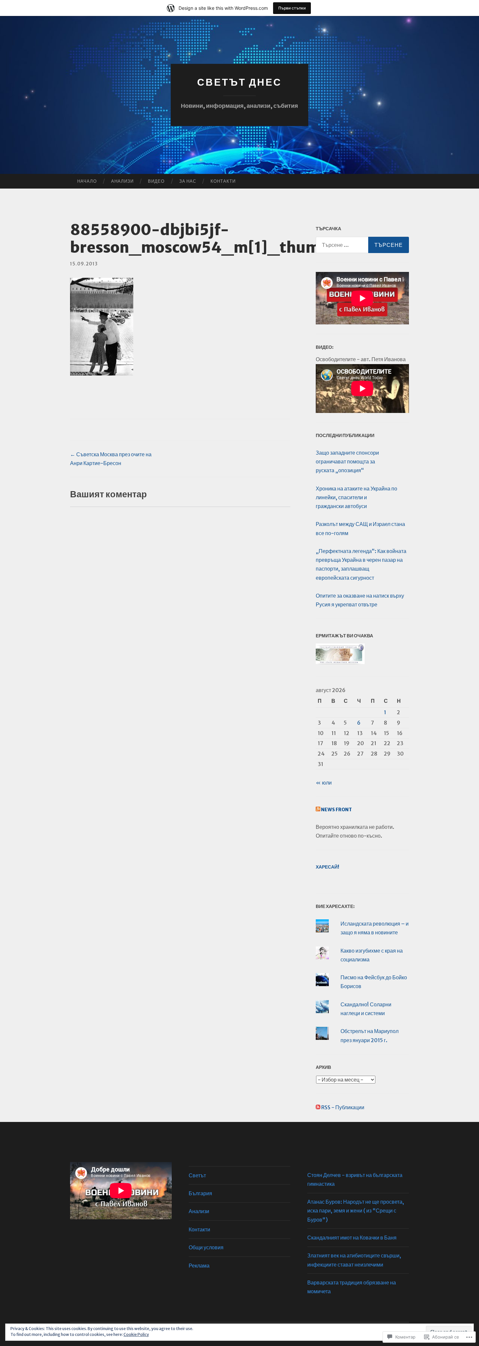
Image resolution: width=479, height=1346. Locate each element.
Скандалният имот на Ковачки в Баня (352, 1237)
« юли (324, 782)
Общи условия (206, 1247)
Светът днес (239, 82)
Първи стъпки (292, 8)
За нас (187, 181)
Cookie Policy (136, 1334)
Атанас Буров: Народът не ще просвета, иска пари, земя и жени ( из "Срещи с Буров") (355, 1210)
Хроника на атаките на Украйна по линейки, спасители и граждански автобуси (356, 497)
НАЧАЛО (87, 181)
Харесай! (327, 867)
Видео (156, 181)
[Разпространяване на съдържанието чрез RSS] (318, 810)
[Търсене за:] (362, 245)
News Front (336, 810)
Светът (197, 1175)
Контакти (223, 181)
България (200, 1193)
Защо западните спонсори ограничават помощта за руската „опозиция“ (347, 461)
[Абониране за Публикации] (318, 1107)
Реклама (199, 1265)
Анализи (122, 181)
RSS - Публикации (342, 1107)
